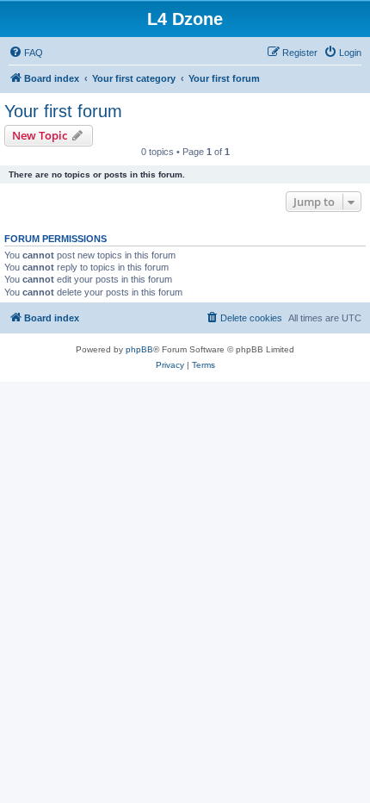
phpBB (139, 349)
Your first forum (63, 111)
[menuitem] (26, 52)
